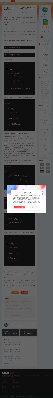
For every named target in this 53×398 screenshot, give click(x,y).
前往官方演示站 (19, 207)
